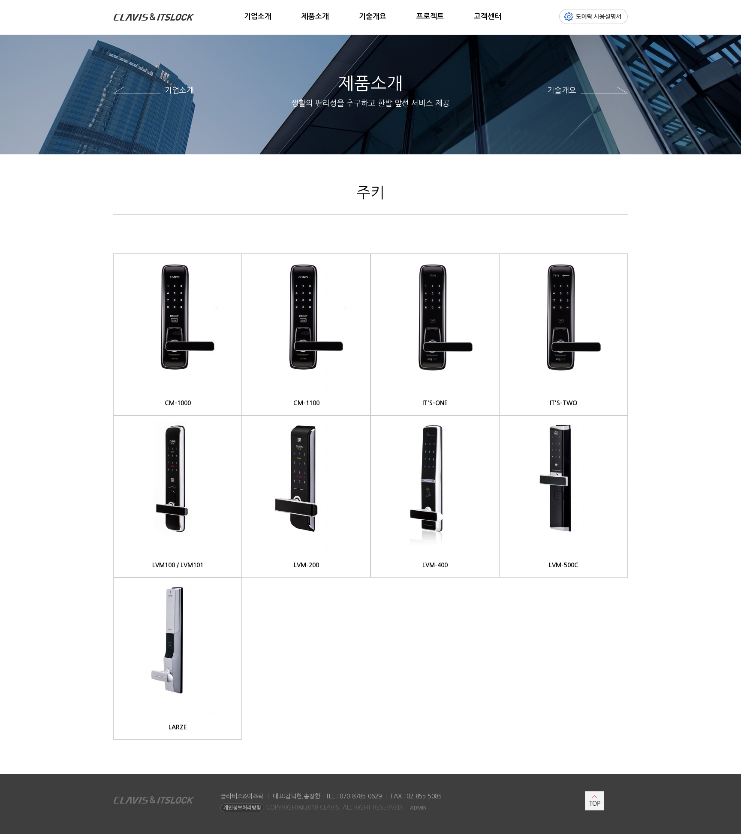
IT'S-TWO (563, 403)
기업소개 (257, 16)
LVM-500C (563, 565)
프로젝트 (430, 16)
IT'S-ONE (435, 403)
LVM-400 (435, 565)
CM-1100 (306, 403)
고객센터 (487, 16)
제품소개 (315, 16)
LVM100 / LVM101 (177, 565)
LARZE (178, 727)
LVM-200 (306, 565)
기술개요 (372, 16)
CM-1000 (178, 403)
